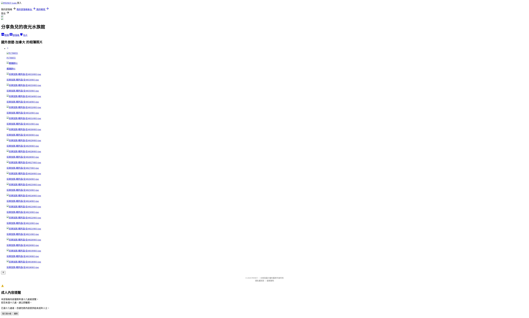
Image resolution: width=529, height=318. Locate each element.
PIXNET (255, 278)
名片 (25, 35)
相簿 (6, 35)
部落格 (16, 35)
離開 (16, 314)
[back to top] (3, 272)
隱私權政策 (259, 281)
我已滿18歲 (6, 314)
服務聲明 (270, 281)
